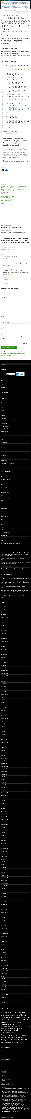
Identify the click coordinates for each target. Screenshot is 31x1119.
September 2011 (4, 970)
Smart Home (4, 508)
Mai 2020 (3, 729)
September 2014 (4, 883)
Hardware (3, 455)
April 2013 (3, 920)
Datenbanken (4, 442)
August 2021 (4, 697)
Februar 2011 (4, 986)
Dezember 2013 (4, 904)
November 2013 (4, 907)
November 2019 (4, 742)
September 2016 (4, 824)
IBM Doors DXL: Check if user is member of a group (13, 231)
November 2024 (4, 636)
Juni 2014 (3, 888)
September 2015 (4, 853)
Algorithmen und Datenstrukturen (9, 413)
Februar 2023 (4, 667)
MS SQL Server (4, 487)
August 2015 (4, 856)
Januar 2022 (4, 691)
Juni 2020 (3, 726)
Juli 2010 (3, 1000)
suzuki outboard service (6, 578)
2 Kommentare (25, 31)
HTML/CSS (3, 458)
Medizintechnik (4, 476)
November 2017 (4, 792)
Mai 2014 (3, 891)
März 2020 (3, 734)
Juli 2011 (3, 976)
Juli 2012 (3, 944)
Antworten (7, 283)
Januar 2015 (4, 872)
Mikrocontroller (4, 482)
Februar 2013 (4, 925)
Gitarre (2, 447)
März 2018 (3, 782)
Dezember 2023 (4, 651)
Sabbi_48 (3, 590)
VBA (2, 529)
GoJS (2, 450)
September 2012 (4, 939)
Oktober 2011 (4, 968)
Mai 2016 (3, 835)
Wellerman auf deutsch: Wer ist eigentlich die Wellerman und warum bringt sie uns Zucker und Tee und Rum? (15, 587)
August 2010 (4, 997)
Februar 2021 (4, 707)
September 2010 (4, 994)
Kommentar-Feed (5, 390)
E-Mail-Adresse (5, 322)
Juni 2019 (3, 750)
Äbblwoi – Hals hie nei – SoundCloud (10, 1104)
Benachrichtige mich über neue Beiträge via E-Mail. (14, 343)
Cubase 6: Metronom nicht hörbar (21, 578)
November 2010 (4, 992)
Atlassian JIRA (4, 423)
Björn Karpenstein (15, 31)
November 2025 (4, 617)
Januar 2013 (4, 928)
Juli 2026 (3, 609)
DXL (2, 444)
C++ (2, 439)
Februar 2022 (4, 689)
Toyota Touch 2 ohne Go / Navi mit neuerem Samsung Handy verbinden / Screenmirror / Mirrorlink (16, 1098)
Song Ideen (3, 511)
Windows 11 (4, 535)
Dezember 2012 (4, 931)
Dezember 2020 (4, 713)
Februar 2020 (4, 737)
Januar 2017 (4, 814)
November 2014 (4, 877)
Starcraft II (3, 521)
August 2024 (4, 644)
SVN (2, 524)
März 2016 (3, 840)
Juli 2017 (3, 798)
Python (2, 500)
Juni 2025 (3, 622)
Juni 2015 (3, 861)
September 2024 (4, 641)
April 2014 (3, 893)
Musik (2, 490)
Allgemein (3, 415)
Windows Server (4, 537)
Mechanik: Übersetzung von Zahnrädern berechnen (13, 568)
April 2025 (3, 628)
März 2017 (3, 808)
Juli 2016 (3, 830)
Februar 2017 (4, 811)
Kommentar (4, 297)
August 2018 (4, 774)
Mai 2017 (3, 803)
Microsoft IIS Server (5, 479)
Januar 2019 (4, 760)
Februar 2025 (4, 630)
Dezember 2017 (4, 790)
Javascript (3, 468)
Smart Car (3, 506)
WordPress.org (4, 392)
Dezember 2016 (4, 816)
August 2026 (4, 606)
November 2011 (4, 965)
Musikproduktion (5, 492)
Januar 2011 (4, 989)
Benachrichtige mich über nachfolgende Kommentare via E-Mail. (15, 337)
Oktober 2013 (4, 909)
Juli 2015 (3, 859)
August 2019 (4, 747)
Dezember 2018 (4, 763)
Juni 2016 (3, 832)
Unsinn (2, 527)
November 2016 (4, 819)
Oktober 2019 (4, 745)
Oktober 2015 (4, 851)
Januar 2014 (4, 901)
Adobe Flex (3, 410)
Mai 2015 (3, 864)
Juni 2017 (3, 800)
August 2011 (4, 973)
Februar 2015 (4, 869)
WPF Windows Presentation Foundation (10, 543)
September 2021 (4, 694)
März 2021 (3, 705)
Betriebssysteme (4, 431)
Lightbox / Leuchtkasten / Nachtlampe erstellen (12, 566)
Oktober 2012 (4, 936)
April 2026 (3, 612)
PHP (2, 495)
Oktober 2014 (4, 880)
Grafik (2, 452)
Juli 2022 (3, 678)
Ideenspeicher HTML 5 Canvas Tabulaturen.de (11, 226)
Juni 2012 (3, 946)
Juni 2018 (3, 776)
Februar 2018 (4, 784)
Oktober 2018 (4, 768)
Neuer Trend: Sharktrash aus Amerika (10, 1096)
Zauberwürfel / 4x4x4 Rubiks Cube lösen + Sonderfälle (14, 1086)
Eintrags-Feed (4, 387)
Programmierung (5, 498)
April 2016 (3, 838)
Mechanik (3, 474)
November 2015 (4, 848)
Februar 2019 (4, 758)
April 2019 (3, 752)
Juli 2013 (3, 915)
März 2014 (3, 896)
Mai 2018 (3, 779)
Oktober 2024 (4, 638)
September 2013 (4, 912)
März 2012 (3, 954)
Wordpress (3, 540)
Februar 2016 (4, 843)
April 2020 (3, 731)
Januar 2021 (4, 710)
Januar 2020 (4, 739)
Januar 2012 (4, 960)
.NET (2, 402)
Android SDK (4, 418)
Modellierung (4, 484)
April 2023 (3, 662)
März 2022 (3, 686)
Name (3, 316)
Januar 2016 (4, 846)
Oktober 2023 (4, 654)
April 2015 (3, 867)
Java (2, 466)
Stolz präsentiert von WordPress (7, 1117)
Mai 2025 (3, 625)
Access (2, 407)
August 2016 (4, 827)
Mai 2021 (3, 702)
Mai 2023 (3, 659)
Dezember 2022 (4, 670)
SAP (2, 503)
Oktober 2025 (4, 620)
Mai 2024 (3, 646)
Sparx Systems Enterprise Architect (9, 514)
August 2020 (4, 721)
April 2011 (3, 981)
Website (3, 328)
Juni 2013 (3, 917)
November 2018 (4, 766)
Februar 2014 (4, 899)
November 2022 (4, 673)
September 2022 (4, 675)
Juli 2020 (3, 723)
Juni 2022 (3, 681)
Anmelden (3, 384)
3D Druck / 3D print (5, 405)
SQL (2, 519)
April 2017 (3, 806)
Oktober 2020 (4, 715)
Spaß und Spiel (4, 516)
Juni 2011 (3, 978)
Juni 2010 (3, 1002)
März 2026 (3, 614)
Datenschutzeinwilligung (11, 10)
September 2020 (4, 718)
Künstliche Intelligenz (6, 471)
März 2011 (3, 984)
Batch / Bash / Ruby (5, 428)
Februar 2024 (4, 649)
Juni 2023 (3, 657)
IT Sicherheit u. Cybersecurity (8, 463)
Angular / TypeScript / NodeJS (8, 420)
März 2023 (3, 665)
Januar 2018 (4, 787)
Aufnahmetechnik (5, 426)
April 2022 (3, 683)
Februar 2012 (4, 957)
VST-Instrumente (5, 532)
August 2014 (4, 885)
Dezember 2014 (4, 875)
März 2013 (3, 923)
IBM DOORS (4, 460)
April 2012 (3, 952)
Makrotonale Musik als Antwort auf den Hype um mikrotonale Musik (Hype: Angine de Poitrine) (15, 562)
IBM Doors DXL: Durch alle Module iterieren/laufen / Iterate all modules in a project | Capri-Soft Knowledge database (15, 247)
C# (1, 436)
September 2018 (4, 771)
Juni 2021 (3, 699)
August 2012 (4, 941)
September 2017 (4, 795)
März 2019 (3, 755)
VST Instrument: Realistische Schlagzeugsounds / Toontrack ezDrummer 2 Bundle (13, 596)
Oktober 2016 (4, 822)
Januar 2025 (4, 633)
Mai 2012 (3, 949)
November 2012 (4, 933)
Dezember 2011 (4, 962)
